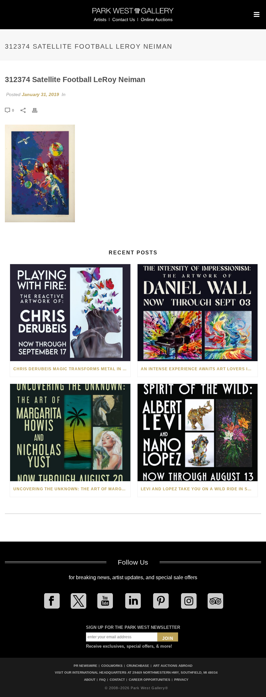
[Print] (38, 110)
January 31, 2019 (40, 94)
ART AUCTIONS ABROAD (172, 665)
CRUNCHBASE (138, 665)
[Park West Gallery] (133, 13)
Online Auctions (157, 19)
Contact (117, 679)
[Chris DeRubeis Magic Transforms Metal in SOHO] (70, 312)
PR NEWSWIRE (85, 665)
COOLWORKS (112, 665)
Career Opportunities (149, 679)
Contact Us (123, 19)
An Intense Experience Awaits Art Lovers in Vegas (199, 369)
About (89, 679)
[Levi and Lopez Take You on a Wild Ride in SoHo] (198, 432)
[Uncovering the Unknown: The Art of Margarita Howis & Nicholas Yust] (70, 432)
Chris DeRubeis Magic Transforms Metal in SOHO (71, 369)
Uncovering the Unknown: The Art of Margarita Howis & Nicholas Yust (71, 489)
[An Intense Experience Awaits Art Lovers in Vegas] (198, 312)
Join (167, 638)
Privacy (181, 679)
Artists (100, 19)
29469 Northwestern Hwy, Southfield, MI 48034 (175, 672)
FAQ (102, 679)
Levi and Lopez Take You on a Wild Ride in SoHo (199, 489)
